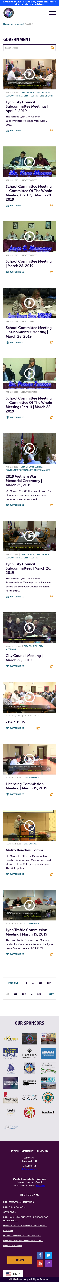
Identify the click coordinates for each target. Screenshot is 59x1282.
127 (49, 983)
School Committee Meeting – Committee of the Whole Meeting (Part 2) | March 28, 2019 (29, 193)
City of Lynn (46, 96)
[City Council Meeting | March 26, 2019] (29, 627)
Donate (20, 1260)
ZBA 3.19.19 (15, 722)
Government (17, 24)
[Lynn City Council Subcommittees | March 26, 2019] (29, 536)
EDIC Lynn (8, 1230)
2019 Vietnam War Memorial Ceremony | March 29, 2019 (24, 480)
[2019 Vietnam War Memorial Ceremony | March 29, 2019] (29, 448)
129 (15, 994)
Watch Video (17, 131)
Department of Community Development (25, 1225)
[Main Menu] (52, 13)
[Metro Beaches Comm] (29, 825)
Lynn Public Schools (14, 1207)
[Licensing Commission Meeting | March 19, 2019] (29, 759)
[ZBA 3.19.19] (29, 697)
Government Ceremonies (19, 470)
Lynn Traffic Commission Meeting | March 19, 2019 (26, 932)
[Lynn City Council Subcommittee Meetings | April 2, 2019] (29, 74)
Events (38, 467)
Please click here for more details (35, 2)
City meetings (31, 96)
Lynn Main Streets (12, 1245)
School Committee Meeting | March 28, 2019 (29, 263)
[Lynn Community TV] (8, 13)
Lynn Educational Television (18, 1202)
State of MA (30, 844)
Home (6, 24)
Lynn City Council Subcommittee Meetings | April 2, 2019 (27, 106)
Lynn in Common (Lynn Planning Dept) (23, 1240)
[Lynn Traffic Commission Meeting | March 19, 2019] (29, 905)
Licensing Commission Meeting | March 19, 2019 (26, 786)
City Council (28, 92)
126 (40, 983)
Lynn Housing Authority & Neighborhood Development (25, 1219)
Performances (42, 470)
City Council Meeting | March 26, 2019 (24, 657)
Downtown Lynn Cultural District (22, 1235)
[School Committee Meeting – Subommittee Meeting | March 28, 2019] (29, 303)
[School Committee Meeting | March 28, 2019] (29, 236)
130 (24, 994)
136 (39, 994)
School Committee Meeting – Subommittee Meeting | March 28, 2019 (29, 332)
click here (40, 1185)
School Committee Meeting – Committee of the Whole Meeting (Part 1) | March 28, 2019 (29, 404)
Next (51, 994)
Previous (13, 983)
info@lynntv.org (29, 1169)
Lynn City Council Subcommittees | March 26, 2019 (28, 568)
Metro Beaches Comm (24, 850)
